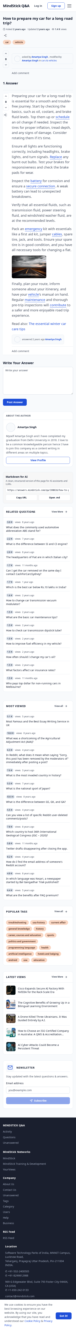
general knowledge (19, 928)
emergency (33, 229)
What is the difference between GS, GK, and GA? (36, 802)
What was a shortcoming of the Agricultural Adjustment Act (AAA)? (33, 740)
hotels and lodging (48, 953)
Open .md (54, 497)
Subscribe (40, 1100)
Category (8, 1206)
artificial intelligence (20, 953)
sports (50, 935)
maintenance (35, 299)
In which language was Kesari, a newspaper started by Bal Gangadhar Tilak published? (33, 880)
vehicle (19, 42)
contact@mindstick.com (19, 1296)
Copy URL (21, 497)
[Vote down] (6, 65)
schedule (63, 117)
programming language (21, 947)
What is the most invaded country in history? (33, 775)
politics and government (22, 941)
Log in (38, 6)
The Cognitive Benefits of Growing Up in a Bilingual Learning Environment (44, 1004)
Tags (6, 1201)
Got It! (64, 1316)
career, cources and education (24, 935)
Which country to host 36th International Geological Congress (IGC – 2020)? (31, 833)
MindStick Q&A (16, 6)
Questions (9, 1137)
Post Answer (15, 402)
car (7, 42)
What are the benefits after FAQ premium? (32, 895)
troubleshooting (17, 922)
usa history (39, 922)
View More (57, 511)
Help (6, 1217)
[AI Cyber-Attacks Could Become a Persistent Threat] (11, 1046)
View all (58, 706)
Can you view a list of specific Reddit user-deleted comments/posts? (37, 816)
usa (25, 960)
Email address (15, 1083)
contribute (58, 305)
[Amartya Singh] (17, 59)
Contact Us (9, 1190)
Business (8, 1223)
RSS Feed (8, 1238)
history (40, 928)
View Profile (38, 460)
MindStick (9, 1158)
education (39, 960)
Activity (7, 1131)
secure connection (40, 186)
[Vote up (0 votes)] (6, 53)
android (12, 960)
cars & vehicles (49, 60)
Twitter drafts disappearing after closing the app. (37, 848)
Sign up (56, 6)
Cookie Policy (32, 1321)
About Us (8, 1184)
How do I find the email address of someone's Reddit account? (34, 863)
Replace (56, 157)
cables (57, 234)
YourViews (9, 1169)
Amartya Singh (40, 56)
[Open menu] (69, 6)
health (45, 947)
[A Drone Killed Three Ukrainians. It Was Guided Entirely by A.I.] (11, 1018)
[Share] (5, 35)
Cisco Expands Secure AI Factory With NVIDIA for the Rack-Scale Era (41, 990)
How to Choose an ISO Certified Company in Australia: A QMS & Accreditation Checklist (43, 1032)
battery (36, 181)
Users (6, 1212)
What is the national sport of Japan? (28, 788)
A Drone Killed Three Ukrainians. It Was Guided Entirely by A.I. (42, 1018)
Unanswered (11, 1142)
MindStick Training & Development (24, 1164)
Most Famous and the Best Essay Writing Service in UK (37, 723)
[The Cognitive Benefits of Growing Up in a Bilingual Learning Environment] (11, 1004)
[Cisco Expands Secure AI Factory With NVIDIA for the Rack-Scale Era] (11, 990)
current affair (58, 922)
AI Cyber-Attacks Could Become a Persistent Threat (38, 1046)
